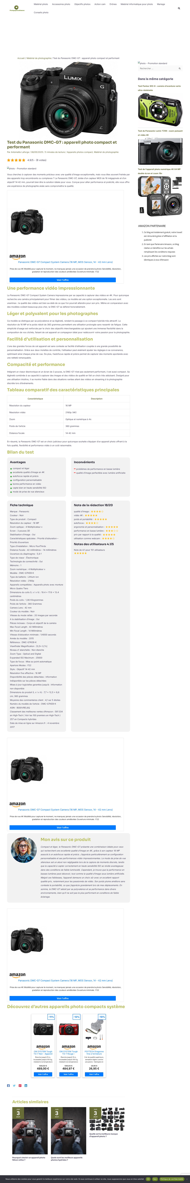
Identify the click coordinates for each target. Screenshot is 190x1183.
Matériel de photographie (106, 152)
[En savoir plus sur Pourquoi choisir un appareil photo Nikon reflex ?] (30, 1130)
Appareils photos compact (80, 152)
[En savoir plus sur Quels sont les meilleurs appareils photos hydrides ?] (68, 1130)
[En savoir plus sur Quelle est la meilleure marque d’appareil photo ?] (107, 1118)
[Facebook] (8, 1085)
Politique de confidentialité (172, 1179)
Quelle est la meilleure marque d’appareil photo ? (103, 1135)
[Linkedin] (26, 1085)
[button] (179, 8)
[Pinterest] (20, 1085)
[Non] (186, 1179)
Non (155, 1179)
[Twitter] (14, 1085)
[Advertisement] (95, 36)
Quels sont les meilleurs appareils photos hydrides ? (66, 1158)
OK (148, 1179)
